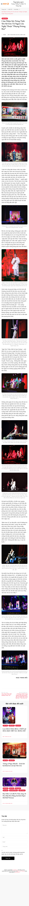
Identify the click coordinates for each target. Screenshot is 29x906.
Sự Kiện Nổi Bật (13, 790)
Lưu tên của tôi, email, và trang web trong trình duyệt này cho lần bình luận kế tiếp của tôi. (13, 853)
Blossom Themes (21, 871)
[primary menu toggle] (1, 3)
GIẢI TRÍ (5, 725)
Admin (4, 34)
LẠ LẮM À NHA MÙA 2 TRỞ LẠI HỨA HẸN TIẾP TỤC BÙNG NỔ (14, 730)
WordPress (17, 872)
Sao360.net (18, 1)
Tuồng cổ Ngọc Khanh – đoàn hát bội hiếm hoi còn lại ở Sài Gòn (14, 765)
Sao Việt (18, 725)
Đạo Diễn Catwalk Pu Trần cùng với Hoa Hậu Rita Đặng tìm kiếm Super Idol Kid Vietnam (14, 796)
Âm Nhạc (6, 788)
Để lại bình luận (21, 34)
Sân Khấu (5, 18)
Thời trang (22, 790)
